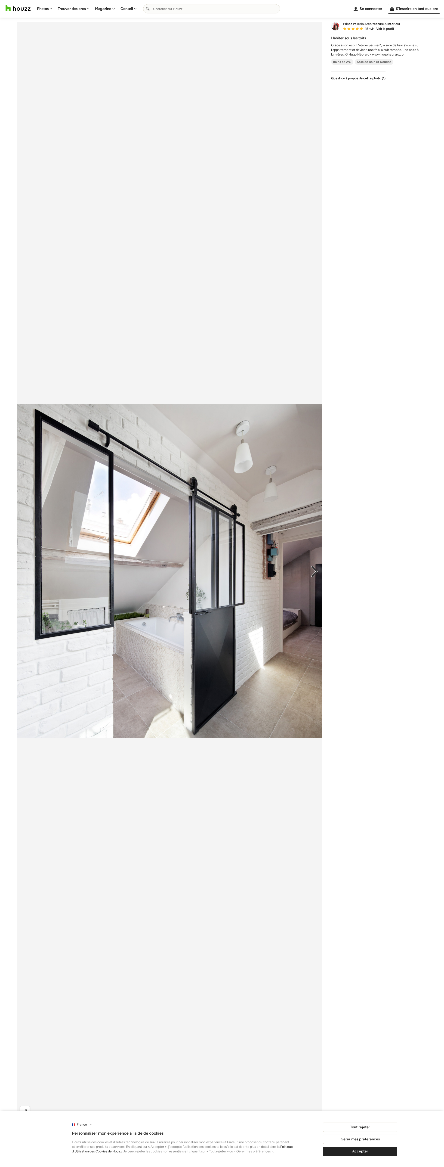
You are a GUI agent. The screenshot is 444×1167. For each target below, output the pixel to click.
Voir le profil (385, 29)
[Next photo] (314, 571)
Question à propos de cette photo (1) (358, 78)
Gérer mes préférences (360, 1139)
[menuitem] (44, 8)
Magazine (103, 8)
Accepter (360, 1151)
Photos (43, 8)
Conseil (126, 8)
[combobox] (211, 8)
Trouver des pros (72, 8)
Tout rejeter (360, 1127)
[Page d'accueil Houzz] (18, 8)
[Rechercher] (147, 8)
